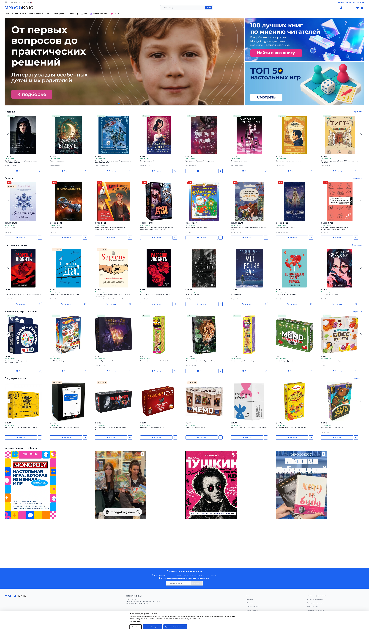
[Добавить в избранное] (40, 171)
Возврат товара (312, 606)
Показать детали (135, 621)
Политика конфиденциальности (317, 596)
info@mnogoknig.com (344, 2)
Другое (84, 14)
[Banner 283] (139, 485)
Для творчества (59, 14)
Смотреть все (357, 112)
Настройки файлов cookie (315, 610)
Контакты (249, 599)
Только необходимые (152, 627)
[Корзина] (362, 7)
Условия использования (315, 599)
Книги (7, 14)
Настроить (135, 627)
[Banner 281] (320, 485)
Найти (209, 7)
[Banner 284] (49, 485)
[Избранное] (357, 7)
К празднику (73, 14)
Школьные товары (36, 14)
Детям (48, 14)
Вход (345, 9)
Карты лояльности (252, 610)
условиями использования (178, 578)
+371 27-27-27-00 (358, 2)
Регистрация (348, 7)
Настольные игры (19, 14)
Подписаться (196, 583)
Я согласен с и (185, 578)
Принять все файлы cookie (175, 627)
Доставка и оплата (252, 606)
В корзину (22, 171)
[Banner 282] (229, 485)
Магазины (249, 603)
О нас (248, 596)
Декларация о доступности (316, 603)
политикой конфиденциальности (199, 578)
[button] (116, 103)
